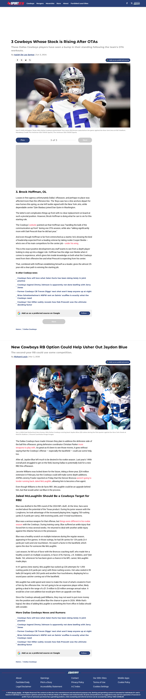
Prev (23, 140)
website (32, 225)
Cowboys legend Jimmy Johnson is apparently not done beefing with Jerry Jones (54, 286)
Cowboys (30, 3)
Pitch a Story (46, 682)
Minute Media (16, 692)
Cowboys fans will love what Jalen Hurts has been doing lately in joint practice (51, 279)
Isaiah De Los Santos (24, 55)
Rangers (40, 3)
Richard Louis (20, 357)
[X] (132, 3)
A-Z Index (75, 686)
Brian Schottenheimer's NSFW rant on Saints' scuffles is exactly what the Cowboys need (53, 296)
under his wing (71, 243)
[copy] (30, 60)
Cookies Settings (101, 686)
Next (85, 140)
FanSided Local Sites (79, 3)
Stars (59, 3)
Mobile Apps (123, 678)
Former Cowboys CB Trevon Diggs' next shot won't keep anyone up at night (54, 291)
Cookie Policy (124, 682)
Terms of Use (99, 682)
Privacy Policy (77, 682)
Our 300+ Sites (100, 678)
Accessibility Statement (51, 686)
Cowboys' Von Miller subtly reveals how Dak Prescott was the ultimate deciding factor (51, 303)
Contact (75, 678)
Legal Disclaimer (23, 686)
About (65, 3)
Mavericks (50, 3)
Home (18, 329)
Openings (44, 678)
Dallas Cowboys (30, 329)
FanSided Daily (23, 682)
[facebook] (127, 3)
